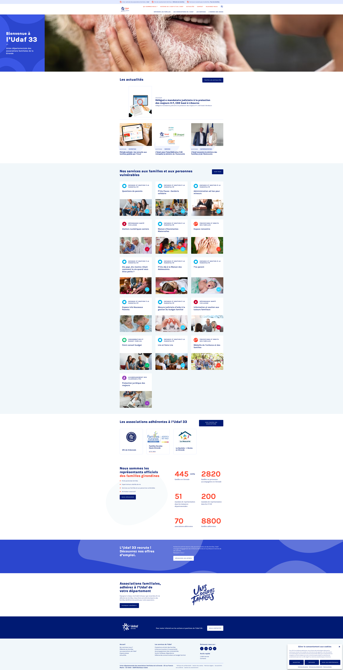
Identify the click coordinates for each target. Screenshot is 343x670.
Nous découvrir (128, 497)
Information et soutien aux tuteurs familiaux (206, 308)
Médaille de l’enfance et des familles (207, 346)
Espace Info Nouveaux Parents (132, 308)
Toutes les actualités (212, 80)
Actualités (190, 6)
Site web (152, 451)
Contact (200, 6)
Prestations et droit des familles (165, 647)
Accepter (296, 662)
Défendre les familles (178, 2)
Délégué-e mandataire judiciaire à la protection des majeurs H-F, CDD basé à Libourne (182, 101)
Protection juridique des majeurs (133, 384)
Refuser (312, 662)
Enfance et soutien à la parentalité (166, 649)
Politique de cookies (303, 666)
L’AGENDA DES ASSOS (216, 12)
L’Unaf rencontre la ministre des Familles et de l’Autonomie (204, 153)
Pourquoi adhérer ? (129, 605)
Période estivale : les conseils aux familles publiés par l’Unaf (133, 153)
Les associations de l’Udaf (183, 12)
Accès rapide (205, 654)
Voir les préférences (330, 662)
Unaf (147, 2)
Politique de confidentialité (315, 666)
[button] (339, 647)
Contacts (203, 658)
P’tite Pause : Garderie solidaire (168, 192)
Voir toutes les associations (211, 423)
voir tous (217, 171)
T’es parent (199, 267)
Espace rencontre (202, 229)
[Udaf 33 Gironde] (125, 9)
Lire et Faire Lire (165, 345)
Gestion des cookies (197, 665)
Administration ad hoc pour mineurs (207, 192)
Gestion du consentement (191, 667)
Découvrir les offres (183, 558)
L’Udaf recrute (204, 656)
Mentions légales (327, 666)
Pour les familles (214, 2)
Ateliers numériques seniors (135, 229)
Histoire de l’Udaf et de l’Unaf (171, 6)
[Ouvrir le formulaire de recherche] (221, 6)
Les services (201, 12)
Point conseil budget (132, 345)
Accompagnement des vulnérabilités (167, 651)
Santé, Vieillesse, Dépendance (164, 653)
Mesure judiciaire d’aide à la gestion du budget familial (171, 308)
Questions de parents (132, 191)
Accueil (122, 644)
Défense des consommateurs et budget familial (170, 655)
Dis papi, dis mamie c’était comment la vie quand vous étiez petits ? (135, 269)
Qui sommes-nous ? (150, 6)
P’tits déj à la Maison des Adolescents (170, 268)
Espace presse (124, 653)
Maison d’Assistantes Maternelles (168, 230)
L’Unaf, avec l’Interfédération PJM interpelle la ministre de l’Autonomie (170, 153)
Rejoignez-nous (212, 6)
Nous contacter (215, 628)
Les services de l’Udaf (163, 644)
